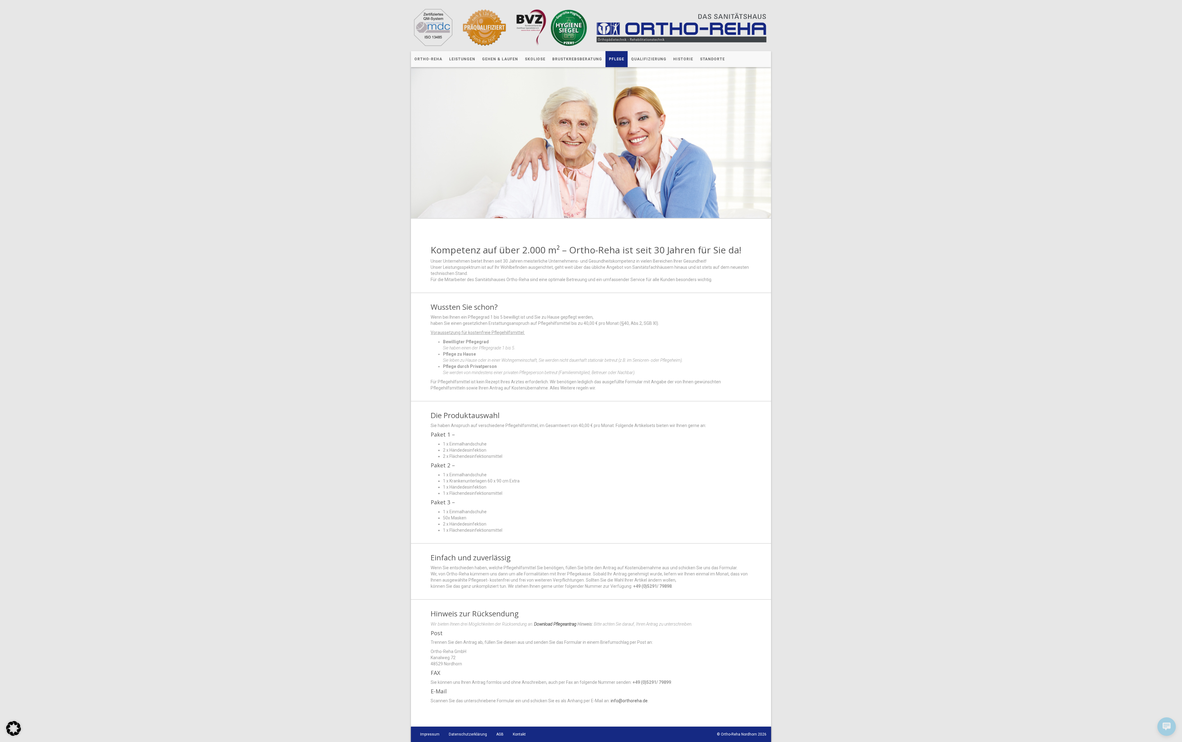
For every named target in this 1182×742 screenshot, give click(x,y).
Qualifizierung (648, 59)
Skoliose (535, 59)
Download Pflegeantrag (555, 624)
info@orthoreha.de (629, 700)
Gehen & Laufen (500, 59)
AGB (500, 734)
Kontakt (519, 734)
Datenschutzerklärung (468, 734)
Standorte (712, 59)
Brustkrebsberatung (577, 59)
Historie (683, 59)
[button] (13, 728)
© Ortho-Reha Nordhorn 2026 (741, 734)
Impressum (430, 734)
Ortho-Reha (428, 59)
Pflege (617, 59)
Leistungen (462, 59)
